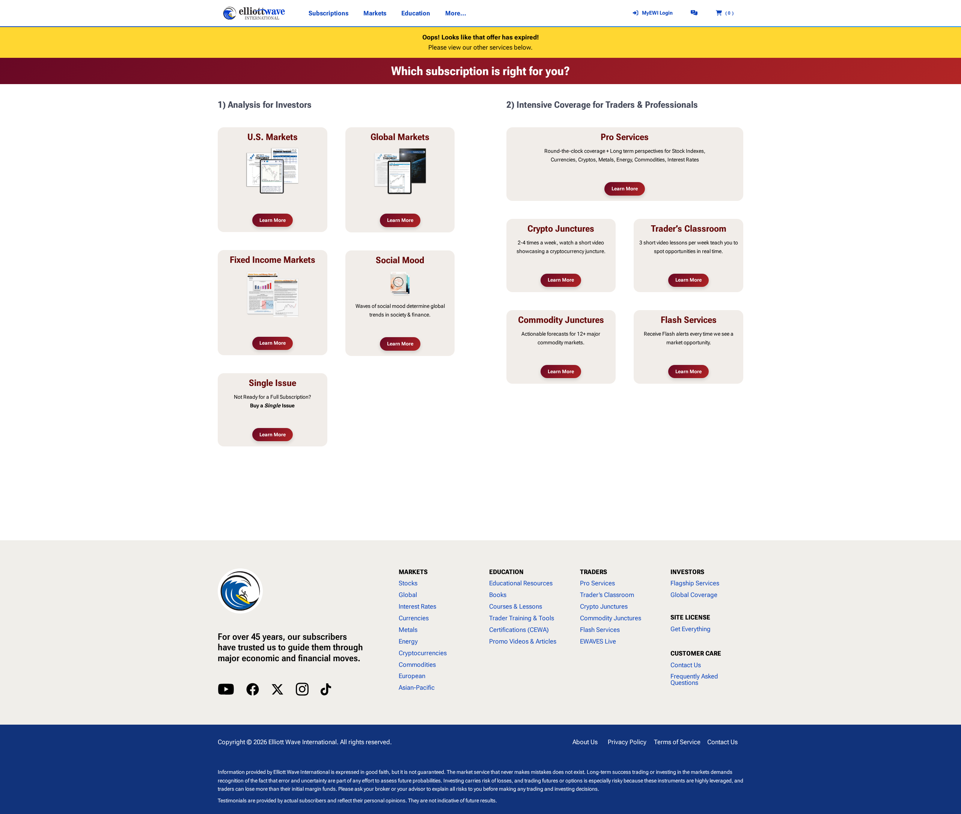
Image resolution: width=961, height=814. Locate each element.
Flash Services (600, 629)
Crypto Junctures (604, 606)
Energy (408, 641)
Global (408, 594)
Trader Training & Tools (521, 618)
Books (497, 594)
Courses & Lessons (515, 606)
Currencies (414, 618)
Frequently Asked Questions (694, 679)
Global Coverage (693, 594)
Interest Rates (417, 606)
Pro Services (597, 583)
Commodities (417, 664)
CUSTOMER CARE (695, 653)
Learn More (272, 220)
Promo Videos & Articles (522, 641)
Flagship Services (694, 583)
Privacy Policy (627, 742)
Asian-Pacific (417, 687)
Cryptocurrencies (423, 653)
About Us (585, 742)
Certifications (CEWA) (519, 629)
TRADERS (593, 572)
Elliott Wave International (302, 742)
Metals (408, 629)
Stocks (408, 583)
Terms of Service (677, 742)
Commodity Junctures (610, 618)
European (412, 676)
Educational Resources (521, 583)
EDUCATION (506, 572)
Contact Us (685, 665)
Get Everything (690, 629)
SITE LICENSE (690, 617)
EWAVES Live (598, 641)
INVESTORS (687, 572)
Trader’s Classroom (607, 594)
